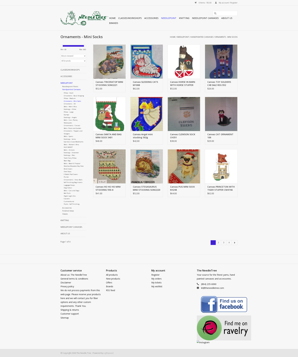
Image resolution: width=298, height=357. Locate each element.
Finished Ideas (68, 211)
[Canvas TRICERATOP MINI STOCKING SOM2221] (109, 61)
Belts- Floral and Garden (72, 128)
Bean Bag (67, 161)
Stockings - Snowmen (71, 153)
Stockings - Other (70, 109)
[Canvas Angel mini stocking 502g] (146, 114)
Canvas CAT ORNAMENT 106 (220, 136)
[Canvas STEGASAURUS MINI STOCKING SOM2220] (146, 166)
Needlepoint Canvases (205, 18)
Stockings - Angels (70, 117)
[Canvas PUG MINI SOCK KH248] (184, 166)
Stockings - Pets (69, 155)
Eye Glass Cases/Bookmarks (73, 142)
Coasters (67, 199)
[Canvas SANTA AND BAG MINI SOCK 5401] (109, 114)
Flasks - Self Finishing (71, 204)
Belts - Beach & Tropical (72, 163)
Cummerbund (69, 201)
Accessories (151, 18)
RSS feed (110, 290)
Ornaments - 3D (70, 104)
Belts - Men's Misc (70, 107)
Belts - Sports (68, 136)
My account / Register (227, 2)
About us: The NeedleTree (74, 274)
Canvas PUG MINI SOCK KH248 (182, 188)
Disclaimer (66, 282)
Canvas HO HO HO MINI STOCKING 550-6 (108, 188)
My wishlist (156, 286)
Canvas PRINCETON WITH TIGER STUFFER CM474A (221, 188)
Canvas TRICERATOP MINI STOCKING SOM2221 (109, 83)
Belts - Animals (69, 150)
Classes (65, 214)
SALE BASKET (68, 147)
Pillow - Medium (70, 98)
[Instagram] (217, 342)
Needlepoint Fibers (70, 86)
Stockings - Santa (70, 139)
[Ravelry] (217, 327)
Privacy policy (67, 286)
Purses (66, 177)
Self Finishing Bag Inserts (73, 182)
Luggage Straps (69, 185)
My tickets (156, 282)
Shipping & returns (70, 309)
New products (113, 278)
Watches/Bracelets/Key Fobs (74, 166)
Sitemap (65, 317)
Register (155, 274)
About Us (226, 18)
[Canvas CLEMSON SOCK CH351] (184, 114)
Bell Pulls (67, 193)
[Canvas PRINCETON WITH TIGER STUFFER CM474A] (221, 166)
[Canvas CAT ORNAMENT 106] (221, 114)
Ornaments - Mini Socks (226, 37)
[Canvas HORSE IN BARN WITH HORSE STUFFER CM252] (184, 61)
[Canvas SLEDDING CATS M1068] (146, 61)
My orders (156, 278)
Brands (113, 23)
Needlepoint (168, 18)
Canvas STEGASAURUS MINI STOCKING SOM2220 (146, 188)
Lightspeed (108, 353)
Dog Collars (68, 188)
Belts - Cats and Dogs (71, 191)
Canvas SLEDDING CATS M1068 (145, 83)
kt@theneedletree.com (212, 287)
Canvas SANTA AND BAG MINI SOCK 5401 (109, 136)
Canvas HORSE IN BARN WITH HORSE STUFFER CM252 (182, 83)
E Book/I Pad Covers (71, 174)
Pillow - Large (68, 112)
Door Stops (67, 172)
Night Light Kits (70, 196)
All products (112, 274)
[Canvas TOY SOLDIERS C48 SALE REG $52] (221, 61)
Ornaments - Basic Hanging (74, 96)
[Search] (214, 13)
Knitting (184, 18)
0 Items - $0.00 (205, 2)
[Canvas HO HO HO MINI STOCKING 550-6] (109, 166)
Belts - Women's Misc (71, 145)
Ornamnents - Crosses (72, 125)
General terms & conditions (74, 278)
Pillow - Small (68, 93)
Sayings (66, 115)
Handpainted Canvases (202, 37)
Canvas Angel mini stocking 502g (143, 136)
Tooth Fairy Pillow (70, 158)
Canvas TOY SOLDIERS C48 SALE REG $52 (219, 83)
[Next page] (234, 242)
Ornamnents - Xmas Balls (73, 180)
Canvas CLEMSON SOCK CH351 (182, 136)
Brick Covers (68, 169)
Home (112, 18)
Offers (109, 282)
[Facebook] (217, 305)
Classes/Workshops (130, 18)
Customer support (70, 313)
